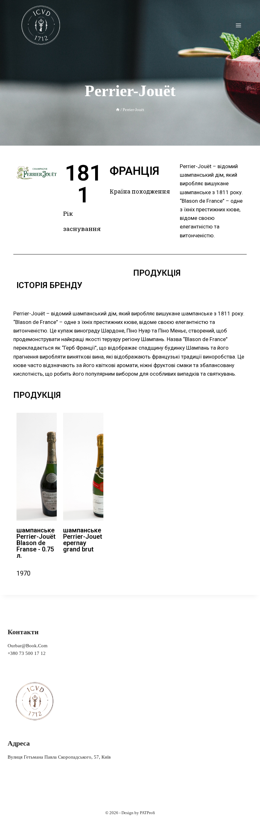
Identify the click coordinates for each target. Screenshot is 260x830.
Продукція (157, 273)
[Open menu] (238, 25)
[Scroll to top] (245, 812)
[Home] (118, 110)
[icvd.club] (41, 25)
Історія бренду (49, 285)
